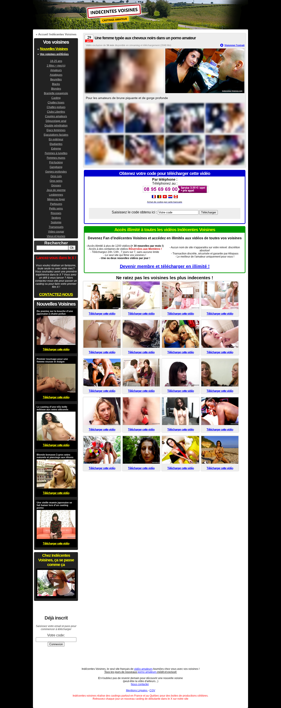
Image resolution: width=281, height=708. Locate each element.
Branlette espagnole (56, 93)
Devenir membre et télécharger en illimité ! (165, 266)
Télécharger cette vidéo (102, 313)
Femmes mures (56, 157)
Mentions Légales (137, 690)
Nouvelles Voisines (54, 49)
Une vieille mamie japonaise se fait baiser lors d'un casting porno (54, 505)
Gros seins (56, 180)
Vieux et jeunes (56, 236)
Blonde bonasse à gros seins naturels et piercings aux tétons (55, 456)
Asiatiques (56, 74)
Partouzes (56, 203)
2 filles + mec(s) (56, 65)
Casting (56, 97)
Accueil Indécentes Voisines (57, 34)
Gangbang (56, 167)
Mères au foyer (56, 199)
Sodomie (56, 222)
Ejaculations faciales (56, 134)
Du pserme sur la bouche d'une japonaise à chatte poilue (55, 312)
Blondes (56, 88)
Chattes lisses (56, 102)
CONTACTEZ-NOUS (56, 294)
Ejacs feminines (56, 130)
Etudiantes (56, 144)
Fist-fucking (56, 162)
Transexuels (56, 227)
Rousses (56, 213)
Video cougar (56, 231)
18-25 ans (56, 61)
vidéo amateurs (143, 668)
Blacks (56, 84)
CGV (152, 690)
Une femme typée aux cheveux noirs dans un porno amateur (145, 38)
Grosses (56, 185)
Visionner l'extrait (234, 45)
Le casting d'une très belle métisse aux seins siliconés (52, 408)
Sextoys (56, 217)
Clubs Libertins (56, 111)
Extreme (56, 148)
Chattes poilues (56, 107)
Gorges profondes (56, 171)
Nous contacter (140, 684)
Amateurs (56, 70)
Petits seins (56, 208)
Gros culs (56, 176)
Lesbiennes (56, 194)
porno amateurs (147, 672)
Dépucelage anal (56, 121)
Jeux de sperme (56, 190)
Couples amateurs (56, 116)
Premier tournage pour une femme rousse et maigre (52, 360)
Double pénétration (56, 125)
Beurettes (56, 79)
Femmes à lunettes (56, 153)
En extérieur (56, 139)
